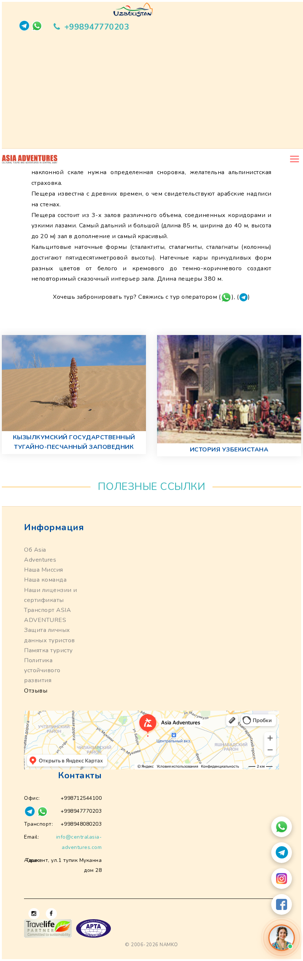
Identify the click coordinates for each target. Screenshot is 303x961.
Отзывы (35, 691)
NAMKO (169, 944)
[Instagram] (281, 878)
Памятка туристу (48, 650)
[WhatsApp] (281, 826)
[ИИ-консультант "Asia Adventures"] (281, 937)
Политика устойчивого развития (42, 670)
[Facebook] (281, 904)
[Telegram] (281, 852)
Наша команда (45, 580)
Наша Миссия (43, 570)
